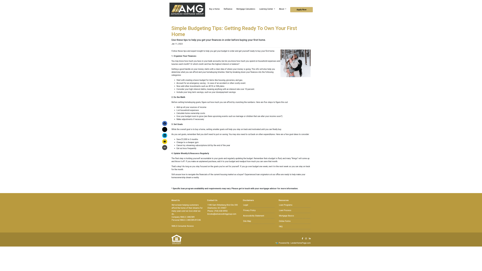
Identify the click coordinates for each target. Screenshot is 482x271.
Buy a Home (214, 9)
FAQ (281, 226)
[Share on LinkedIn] (164, 135)
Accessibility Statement (253, 216)
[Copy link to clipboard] (164, 147)
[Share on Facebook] (164, 123)
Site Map (247, 221)
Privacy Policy (249, 210)
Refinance (228, 9)
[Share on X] (164, 129)
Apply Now (301, 9)
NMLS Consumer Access (183, 226)
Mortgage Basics (286, 216)
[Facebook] (302, 239)
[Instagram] (306, 239)
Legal (245, 205)
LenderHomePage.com (300, 243)
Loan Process (285, 210)
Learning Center (266, 9)
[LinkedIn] (310, 239)
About (282, 9)
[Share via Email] (164, 141)
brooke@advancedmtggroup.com (221, 214)
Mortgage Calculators (245, 9)
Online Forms (285, 221)
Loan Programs (285, 205)
